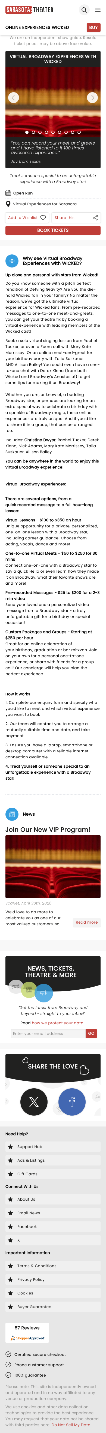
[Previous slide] (13, 97)
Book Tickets (52, 230)
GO (91, 1033)
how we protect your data (58, 1023)
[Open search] (84, 9)
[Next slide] (92, 97)
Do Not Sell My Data (71, 1425)
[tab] (27, 132)
